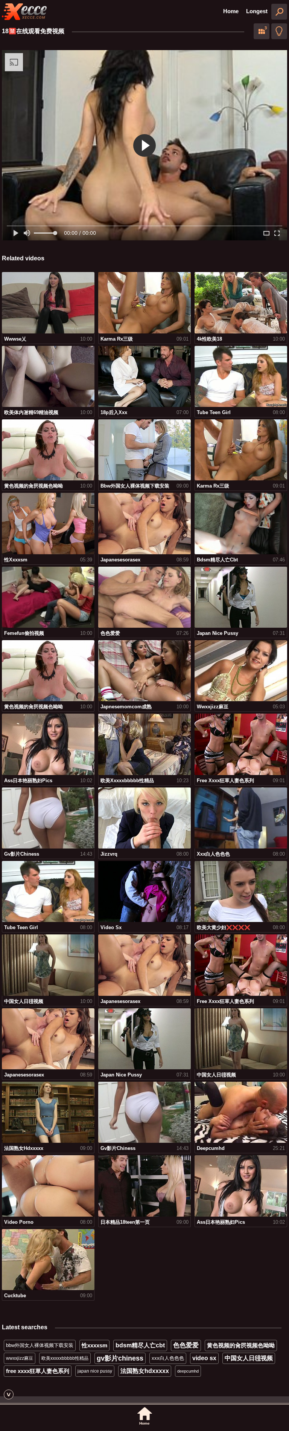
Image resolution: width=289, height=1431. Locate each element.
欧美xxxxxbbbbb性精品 (64, 1358)
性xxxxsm (94, 1345)
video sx (204, 1358)
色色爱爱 (186, 1345)
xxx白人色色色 (168, 1358)
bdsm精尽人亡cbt (140, 1345)
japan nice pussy (95, 1371)
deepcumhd (188, 1371)
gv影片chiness (120, 1358)
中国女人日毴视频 (249, 1358)
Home (231, 11)
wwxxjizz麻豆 (19, 1358)
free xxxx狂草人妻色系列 (37, 1371)
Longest (257, 11)
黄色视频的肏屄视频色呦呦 (241, 1345)
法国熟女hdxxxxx (144, 1371)
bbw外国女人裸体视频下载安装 (39, 1345)
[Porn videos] (24, 11)
